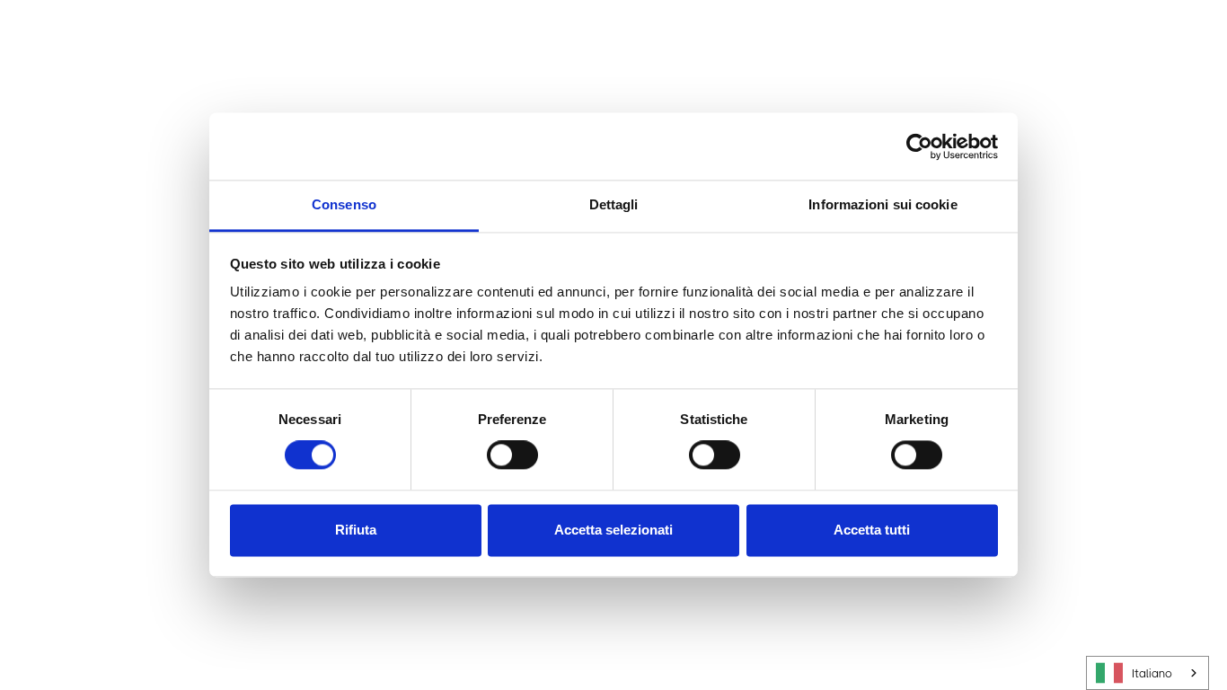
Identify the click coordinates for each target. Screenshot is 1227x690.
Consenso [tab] (344, 204)
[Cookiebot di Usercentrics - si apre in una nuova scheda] (919, 146)
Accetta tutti (872, 529)
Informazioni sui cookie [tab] (882, 204)
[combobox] (1147, 673)
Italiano (1152, 673)
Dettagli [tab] (614, 204)
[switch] (512, 455)
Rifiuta (355, 529)
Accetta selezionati (613, 529)
